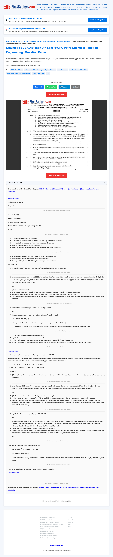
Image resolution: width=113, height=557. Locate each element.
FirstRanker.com (13, 198)
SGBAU (13, 70)
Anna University (73, 520)
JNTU (70, 517)
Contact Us (100, 514)
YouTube (60, 545)
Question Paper (62, 70)
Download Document (56, 95)
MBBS (42, 514)
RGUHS (70, 522)
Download (41, 73)
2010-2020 (83, 70)
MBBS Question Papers (47, 517)
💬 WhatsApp (51, 87)
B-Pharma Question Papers (48, 535)
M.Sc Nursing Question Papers (49, 526)
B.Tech (20, 70)
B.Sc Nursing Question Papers (49, 522)
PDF (48, 73)
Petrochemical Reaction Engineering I (36, 70)
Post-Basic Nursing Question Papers (51, 524)
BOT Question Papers (47, 533)
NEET (70, 526)
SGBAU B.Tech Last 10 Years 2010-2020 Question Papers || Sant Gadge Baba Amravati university (41, 41)
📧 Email (76, 87)
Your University (74, 514)
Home (8, 41)
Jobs (88, 514)
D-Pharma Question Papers (48, 538)
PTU (69, 524)
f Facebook (38, 87)
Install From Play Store (97, 20)
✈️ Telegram (64, 87)
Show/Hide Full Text (15, 183)
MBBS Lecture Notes (46, 520)
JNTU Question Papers (26, 514)
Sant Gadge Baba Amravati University (18, 73)
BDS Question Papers (46, 529)
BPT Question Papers (46, 531)
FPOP (34, 73)
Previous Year (73, 70)
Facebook (53, 545)
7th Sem (52, 70)
